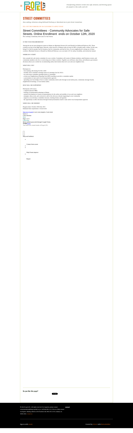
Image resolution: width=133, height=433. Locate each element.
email (30, 424)
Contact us (29, 414)
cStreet (95, 424)
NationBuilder (105, 424)
